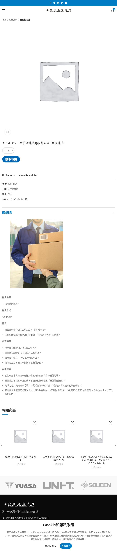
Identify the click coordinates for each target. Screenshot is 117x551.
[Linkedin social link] (62, 3)
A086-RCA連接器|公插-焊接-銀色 (20, 459)
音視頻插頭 (25, 20)
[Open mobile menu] (3, 10)
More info (50, 546)
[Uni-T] (58, 485)
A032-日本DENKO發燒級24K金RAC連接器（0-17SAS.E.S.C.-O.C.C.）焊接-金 (96, 460)
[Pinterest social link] (58, 3)
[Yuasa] (21, 485)
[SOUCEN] (96, 485)
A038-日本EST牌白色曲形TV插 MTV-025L (58, 459)
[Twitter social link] (54, 3)
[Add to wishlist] (34, 422)
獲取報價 (11, 159)
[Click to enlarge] (8, 132)
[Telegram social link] (66, 3)
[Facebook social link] (50, 3)
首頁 (4, 20)
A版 (9, 194)
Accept (66, 546)
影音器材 (13, 20)
